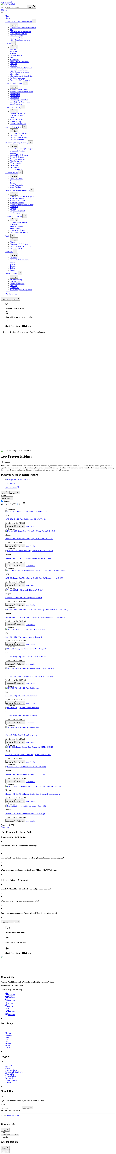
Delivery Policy (11, 1078)
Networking (14, 165)
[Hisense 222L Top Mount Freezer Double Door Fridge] (25, 751)
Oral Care (13, 286)
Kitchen (8, 43)
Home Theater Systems (18, 34)
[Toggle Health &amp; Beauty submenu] (20, 273)
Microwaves (14, 60)
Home (7, 16)
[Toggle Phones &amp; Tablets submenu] (20, 172)
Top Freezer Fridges (37, 332)
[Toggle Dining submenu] (12, 235)
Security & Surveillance (13, 127)
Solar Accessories (16, 104)
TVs (11, 30)
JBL (6, 1041)
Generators (14, 207)
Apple (7, 1037)
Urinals (12, 270)
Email (3, 1105)
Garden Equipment (17, 213)
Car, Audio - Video (17, 38)
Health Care (14, 288)
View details (30, 821)
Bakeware (13, 66)
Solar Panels (14, 98)
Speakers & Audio (16, 36)
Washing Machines (17, 115)
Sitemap (8, 1082)
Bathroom (9, 252)
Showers (13, 264)
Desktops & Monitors (17, 151)
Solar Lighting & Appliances (20, 102)
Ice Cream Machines (17, 78)
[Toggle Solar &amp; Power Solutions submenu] (25, 83)
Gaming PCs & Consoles (19, 155)
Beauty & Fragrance (17, 284)
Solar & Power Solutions (14, 84)
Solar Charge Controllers (19, 100)
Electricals (13, 224)
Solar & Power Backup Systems (21, 92)
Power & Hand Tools (17, 231)
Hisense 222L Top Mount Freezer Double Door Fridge (25, 814)
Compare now (6, 1135)
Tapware (13, 266)
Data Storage (14, 167)
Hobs (12, 58)
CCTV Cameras (16, 135)
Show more (5, 827)
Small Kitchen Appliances (19, 62)
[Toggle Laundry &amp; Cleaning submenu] (22, 107)
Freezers (13, 53)
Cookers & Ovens (16, 56)
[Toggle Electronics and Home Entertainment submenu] (34, 21)
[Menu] (2, 12)
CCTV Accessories (17, 139)
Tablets (12, 183)
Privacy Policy (10, 1076)
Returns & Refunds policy (14, 1072)
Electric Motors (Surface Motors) (22, 205)
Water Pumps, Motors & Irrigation (17, 190)
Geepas (8, 1043)
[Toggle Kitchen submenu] (13, 43)
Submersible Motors (17, 203)
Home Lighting (15, 228)
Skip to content (6, 2)
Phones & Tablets (11, 173)
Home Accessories (16, 226)
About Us (8, 1066)
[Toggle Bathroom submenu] (15, 251)
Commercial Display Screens (20, 32)
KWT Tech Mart (13, 1115)
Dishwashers (14, 74)
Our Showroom (11, 294)
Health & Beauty (11, 274)
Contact (8, 18)
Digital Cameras (16, 161)
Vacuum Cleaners (16, 120)
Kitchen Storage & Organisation (21, 76)
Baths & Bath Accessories (19, 260)
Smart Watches (15, 187)
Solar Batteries (15, 96)
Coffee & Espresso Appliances (21, 68)
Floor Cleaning (15, 122)
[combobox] (16, 7)
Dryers (12, 117)
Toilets (12, 268)
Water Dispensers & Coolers (20, 72)
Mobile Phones (15, 181)
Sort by (3, 495)
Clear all (15, 1135)
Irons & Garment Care (18, 124)
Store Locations (11, 1070)
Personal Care (15, 282)
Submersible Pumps (17, 199)
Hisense (8, 1033)
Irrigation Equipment (17, 211)
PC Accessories (15, 163)
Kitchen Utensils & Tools (19, 70)
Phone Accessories (16, 185)
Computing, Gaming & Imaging (16, 143)
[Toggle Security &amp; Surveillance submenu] (24, 126)
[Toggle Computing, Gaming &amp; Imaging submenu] (30, 142)
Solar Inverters (15, 94)
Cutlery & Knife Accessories (20, 246)
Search (3, 7)
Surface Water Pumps (17, 201)
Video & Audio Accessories (20, 40)
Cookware (13, 64)
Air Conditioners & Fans (19, 233)
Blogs (7, 292)
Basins (12, 262)
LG (6, 1039)
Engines (13, 209)
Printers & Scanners (17, 157)
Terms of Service (11, 1074)
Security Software (16, 169)
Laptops (13, 153)
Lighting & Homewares (13, 216)
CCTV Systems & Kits (18, 137)
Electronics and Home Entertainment (18, 22)
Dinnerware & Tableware (19, 244)
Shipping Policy (11, 1080)
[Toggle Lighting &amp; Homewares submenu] (24, 216)
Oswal (7, 1045)
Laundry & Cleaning (12, 107)
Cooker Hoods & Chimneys (20, 80)
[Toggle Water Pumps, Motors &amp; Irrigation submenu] (32, 190)
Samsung (8, 1035)
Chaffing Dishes (16, 248)
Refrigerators (14, 51)
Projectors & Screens (17, 159)
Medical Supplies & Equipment (21, 290)
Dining (7, 236)
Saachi (7, 1047)
